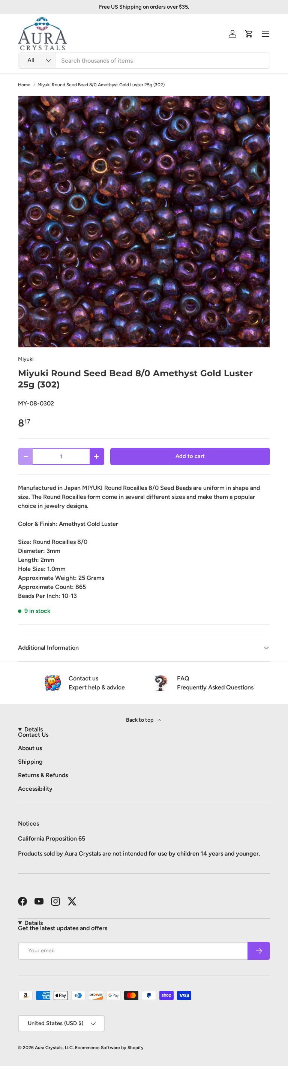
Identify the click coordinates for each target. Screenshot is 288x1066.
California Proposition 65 (51, 838)
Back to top (140, 720)
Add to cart (190, 456)
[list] (144, 221)
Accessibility (35, 788)
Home (24, 85)
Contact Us (33, 734)
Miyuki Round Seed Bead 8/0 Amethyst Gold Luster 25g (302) (101, 85)
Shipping (30, 761)
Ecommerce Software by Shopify (109, 1047)
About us (30, 748)
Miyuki (25, 359)
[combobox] (144, 60)
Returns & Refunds (43, 775)
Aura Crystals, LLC (54, 1047)
